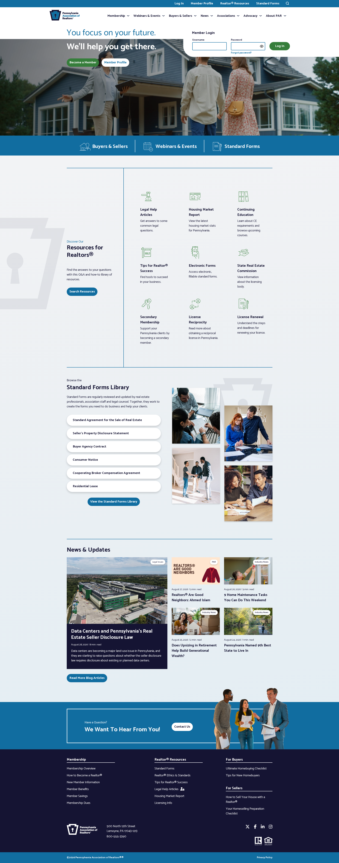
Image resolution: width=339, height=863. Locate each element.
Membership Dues (78, 803)
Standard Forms (267, 3)
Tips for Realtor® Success (171, 782)
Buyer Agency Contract (89, 446)
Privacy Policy (264, 858)
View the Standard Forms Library (113, 501)
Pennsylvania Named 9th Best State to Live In (247, 648)
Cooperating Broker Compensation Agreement (106, 473)
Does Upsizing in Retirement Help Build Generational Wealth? (194, 651)
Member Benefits (78, 789)
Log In (179, 3)
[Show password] (261, 46)
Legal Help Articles (166, 789)
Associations (226, 16)
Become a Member (82, 62)
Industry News (261, 562)
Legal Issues (157, 562)
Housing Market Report (169, 796)
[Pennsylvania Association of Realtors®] (65, 16)
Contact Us (182, 726)
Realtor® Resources (234, 3)
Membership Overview (81, 768)
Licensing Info (163, 803)
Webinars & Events (146, 16)
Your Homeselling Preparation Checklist (245, 811)
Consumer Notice (85, 459)
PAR (214, 562)
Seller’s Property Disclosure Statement (101, 433)
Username (198, 40)
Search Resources (82, 291)
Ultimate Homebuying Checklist (246, 768)
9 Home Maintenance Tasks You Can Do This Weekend (245, 597)
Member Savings (77, 796)
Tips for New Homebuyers (243, 775)
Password (236, 40)
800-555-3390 (116, 836)
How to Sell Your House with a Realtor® (245, 800)
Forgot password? (241, 53)
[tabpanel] (196, 580)
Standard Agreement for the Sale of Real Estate (107, 420)
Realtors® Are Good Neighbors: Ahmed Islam (191, 597)
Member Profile (202, 3)
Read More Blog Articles (87, 678)
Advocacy (250, 16)
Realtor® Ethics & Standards (172, 775)
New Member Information (83, 782)
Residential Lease (85, 486)
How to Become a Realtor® (84, 775)
